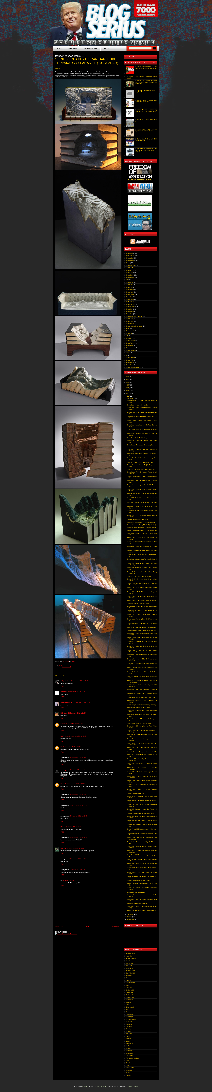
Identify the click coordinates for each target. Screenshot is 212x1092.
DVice (128, 1004)
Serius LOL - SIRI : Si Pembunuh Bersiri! (139, 576)
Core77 (128, 985)
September (130, 919)
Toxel (127, 1060)
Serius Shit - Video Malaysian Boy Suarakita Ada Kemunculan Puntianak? (146, 82)
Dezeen (128, 1002)
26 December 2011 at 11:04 (81, 702)
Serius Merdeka (130, 348)
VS (127, 280)
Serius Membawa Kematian (134, 316)
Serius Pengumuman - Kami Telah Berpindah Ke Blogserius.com (146, 67)
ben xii (63, 724)
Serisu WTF (129, 338)
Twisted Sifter (130, 1068)
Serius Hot (129, 287)
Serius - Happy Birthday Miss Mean (137, 519)
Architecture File (131, 958)
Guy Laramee (65, 661)
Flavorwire (129, 1012)
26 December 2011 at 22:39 (78, 816)
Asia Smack (129, 963)
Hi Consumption (131, 1019)
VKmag (128, 1072)
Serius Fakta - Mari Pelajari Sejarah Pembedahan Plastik (146, 130)
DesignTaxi (129, 1000)
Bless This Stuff (130, 973)
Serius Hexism (130, 340)
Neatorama (129, 1043)
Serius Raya (129, 321)
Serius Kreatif (66, 667)
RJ (61, 747)
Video (127, 328)
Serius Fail (129, 297)
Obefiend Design (102, 1086)
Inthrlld (128, 1036)
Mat (62, 827)
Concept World (130, 983)
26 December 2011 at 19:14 (76, 784)
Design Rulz (129, 995)
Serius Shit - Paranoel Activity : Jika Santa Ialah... (141, 522)
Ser (127, 355)
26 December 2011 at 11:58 (74, 724)
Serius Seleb (130, 289)
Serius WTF (129, 270)
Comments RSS (90, 48)
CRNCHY (129, 987)
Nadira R (63, 784)
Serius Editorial (130, 357)
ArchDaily (129, 956)
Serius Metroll (130, 331)
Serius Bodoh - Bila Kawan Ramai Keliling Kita (141, 698)
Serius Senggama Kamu (133, 367)
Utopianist (129, 1070)
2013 (127, 390)
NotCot (128, 1046)
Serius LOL (129, 258)
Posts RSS (72, 48)
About (106, 48)
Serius (128, 263)
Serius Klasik (130, 277)
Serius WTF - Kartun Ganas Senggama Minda (140, 813)
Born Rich (129, 975)
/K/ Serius (129, 333)
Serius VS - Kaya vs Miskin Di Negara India (140, 462)
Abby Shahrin (65, 681)
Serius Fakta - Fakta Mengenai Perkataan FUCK (141, 752)
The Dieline (129, 1055)
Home (59, 48)
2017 (127, 379)
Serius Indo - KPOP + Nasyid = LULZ (138, 603)
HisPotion (129, 1021)
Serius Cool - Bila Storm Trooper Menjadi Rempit (141, 910)
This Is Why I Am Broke (132, 1058)
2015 (127, 385)
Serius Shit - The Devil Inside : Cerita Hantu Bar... (141, 469)
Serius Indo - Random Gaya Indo (137, 903)
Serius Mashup (130, 306)
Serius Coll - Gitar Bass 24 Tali (136, 892)
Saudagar (64, 770)
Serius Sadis (129, 275)
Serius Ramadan (131, 350)
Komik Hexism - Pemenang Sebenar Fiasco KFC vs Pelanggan (146, 110)
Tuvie (127, 1065)
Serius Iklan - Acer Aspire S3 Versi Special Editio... (142, 627)
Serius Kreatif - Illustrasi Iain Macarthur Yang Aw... (141, 630)
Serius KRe (129, 360)
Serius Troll (129, 345)
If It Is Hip (128, 1029)
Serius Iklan (129, 309)
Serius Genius (130, 294)
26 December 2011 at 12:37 (77, 736)
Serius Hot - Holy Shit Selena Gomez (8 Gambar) (141, 527)
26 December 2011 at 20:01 (78, 794)
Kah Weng (64, 713)
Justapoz (128, 1038)
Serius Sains (129, 365)
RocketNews (129, 1051)
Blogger (85, 1086)
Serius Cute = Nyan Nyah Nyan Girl (137, 405)
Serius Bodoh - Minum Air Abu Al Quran (138, 707)
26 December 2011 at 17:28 (76, 770)
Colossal (73, 661)
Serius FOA (129, 319)
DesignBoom (130, 997)
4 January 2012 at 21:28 (70, 880)
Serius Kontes (130, 362)
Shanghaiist (129, 1053)
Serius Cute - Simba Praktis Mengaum (138, 438)
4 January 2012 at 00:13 (77, 869)
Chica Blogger (133, 1086)
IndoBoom (129, 1034)
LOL (127, 336)
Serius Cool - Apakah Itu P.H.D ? (136, 793)
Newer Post (59, 926)
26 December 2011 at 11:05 (77, 713)
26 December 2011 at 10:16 (79, 681)
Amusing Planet (130, 953)
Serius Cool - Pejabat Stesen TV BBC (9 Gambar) (142, 530)
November (130, 914)
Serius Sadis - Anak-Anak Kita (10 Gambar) (140, 723)
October (129, 917)
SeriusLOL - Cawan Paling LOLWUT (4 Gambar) (141, 525)
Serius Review (130, 343)
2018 (127, 377)
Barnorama (129, 968)
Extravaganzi (130, 1007)
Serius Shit (129, 285)
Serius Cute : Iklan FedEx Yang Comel (138, 881)
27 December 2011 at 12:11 (72, 827)
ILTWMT (128, 1031)
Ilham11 (63, 848)
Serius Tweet (130, 323)
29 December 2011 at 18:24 (78, 859)
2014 (127, 388)
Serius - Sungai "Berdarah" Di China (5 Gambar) (141, 705)
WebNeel (129, 1075)
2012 (127, 393)
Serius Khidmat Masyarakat (134, 326)
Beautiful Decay (130, 970)
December (130, 398)
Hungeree (129, 1024)
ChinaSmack (130, 978)
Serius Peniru (130, 311)
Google (128, 353)
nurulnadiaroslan (66, 702)
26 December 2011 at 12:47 (71, 747)
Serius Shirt (129, 314)
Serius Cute (129, 272)
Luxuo (128, 1041)
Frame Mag (129, 1014)
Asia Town (129, 966)
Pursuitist (128, 1048)
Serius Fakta (129, 268)
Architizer (129, 961)
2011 (127, 396)
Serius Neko (129, 292)
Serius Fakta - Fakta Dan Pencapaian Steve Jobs (146, 100)
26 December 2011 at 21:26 (78, 805)
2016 (127, 382)
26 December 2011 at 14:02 (78, 757)
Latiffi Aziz (64, 736)
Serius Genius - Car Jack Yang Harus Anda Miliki (141, 600)
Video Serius (130, 255)
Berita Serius (130, 302)
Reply (62, 686)
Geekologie (129, 1017)
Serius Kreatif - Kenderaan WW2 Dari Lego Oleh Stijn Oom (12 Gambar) (146, 150)
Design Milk (129, 992)
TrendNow (129, 1063)
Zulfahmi (64, 691)
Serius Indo (129, 282)
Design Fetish (130, 990)
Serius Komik (130, 304)
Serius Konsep (130, 265)
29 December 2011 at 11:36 (78, 837)
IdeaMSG (129, 1026)
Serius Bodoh (130, 299)
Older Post (115, 926)
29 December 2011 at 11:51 (75, 848)
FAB (127, 1009)
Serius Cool (129, 253)
